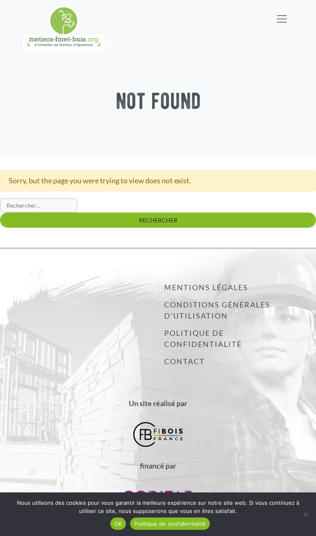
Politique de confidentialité (203, 338)
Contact (184, 361)
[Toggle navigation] (281, 13)
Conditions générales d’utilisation (217, 310)
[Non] (306, 514)
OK (118, 523)
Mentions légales (206, 287)
